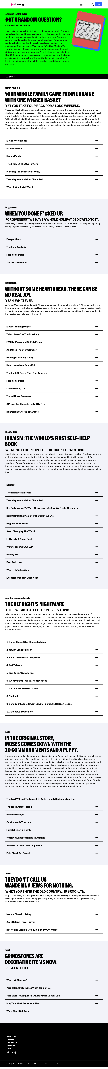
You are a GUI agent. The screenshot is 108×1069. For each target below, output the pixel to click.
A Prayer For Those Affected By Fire (25, 404)
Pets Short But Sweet (18, 853)
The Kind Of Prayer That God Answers (26, 373)
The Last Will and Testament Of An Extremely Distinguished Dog (40, 799)
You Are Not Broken (16, 263)
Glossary (12, 1045)
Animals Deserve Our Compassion (24, 845)
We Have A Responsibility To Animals (25, 838)
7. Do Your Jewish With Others (22, 688)
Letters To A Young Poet (19, 539)
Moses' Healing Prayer (18, 327)
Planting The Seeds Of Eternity (23, 172)
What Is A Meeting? (17, 980)
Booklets (12, 1042)
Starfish (10, 485)
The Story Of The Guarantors (22, 164)
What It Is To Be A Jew (17, 570)
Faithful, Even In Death (18, 830)
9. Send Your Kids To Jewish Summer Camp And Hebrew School (39, 704)
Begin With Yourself (17, 524)
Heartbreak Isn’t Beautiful (20, 365)
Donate (10, 1039)
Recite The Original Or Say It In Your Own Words (31, 930)
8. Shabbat (12, 696)
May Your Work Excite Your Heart (23, 1003)
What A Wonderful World (19, 187)
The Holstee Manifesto (18, 493)
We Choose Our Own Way (19, 547)
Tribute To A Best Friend (19, 807)
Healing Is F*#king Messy (19, 358)
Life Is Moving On (15, 389)
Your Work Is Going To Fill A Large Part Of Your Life (33, 996)
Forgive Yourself (15, 255)
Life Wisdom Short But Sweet (22, 578)
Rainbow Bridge (15, 815)
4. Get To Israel (14, 665)
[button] (54, 5)
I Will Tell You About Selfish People (24, 342)
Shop (9, 1048)
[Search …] (93, 4)
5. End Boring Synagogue (20, 673)
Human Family (13, 156)
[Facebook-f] (8, 1053)
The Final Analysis (16, 247)
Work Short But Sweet (18, 1011)
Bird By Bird (12, 555)
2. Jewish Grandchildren (19, 650)
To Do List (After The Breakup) (22, 334)
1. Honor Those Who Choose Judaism (26, 642)
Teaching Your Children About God (24, 179)
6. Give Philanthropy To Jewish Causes (26, 681)
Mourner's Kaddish (16, 141)
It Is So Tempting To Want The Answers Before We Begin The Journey (43, 508)
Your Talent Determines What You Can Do (28, 988)
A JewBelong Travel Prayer (20, 922)
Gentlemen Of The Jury (18, 822)
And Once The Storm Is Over (21, 350)
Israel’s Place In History (18, 914)
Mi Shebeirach (14, 148)
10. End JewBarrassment (19, 712)
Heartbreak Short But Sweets (22, 412)
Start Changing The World (20, 531)
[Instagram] (12, 1053)
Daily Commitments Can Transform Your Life (30, 516)
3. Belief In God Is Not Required (23, 658)
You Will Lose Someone (18, 396)
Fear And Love (14, 562)
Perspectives (13, 239)
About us (11, 1037)
